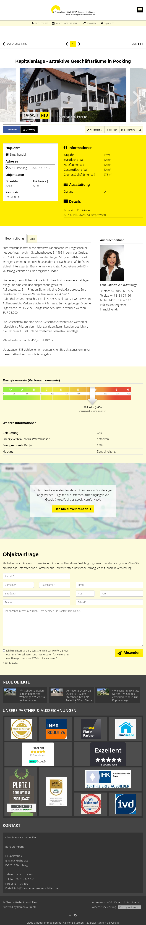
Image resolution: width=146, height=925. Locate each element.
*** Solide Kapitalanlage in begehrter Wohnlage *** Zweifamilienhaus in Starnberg (32, 697)
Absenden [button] (132, 652)
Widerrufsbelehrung (104, 907)
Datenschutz (121, 902)
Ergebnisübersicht (16, 43)
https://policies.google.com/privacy (78, 499)
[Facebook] (70, 916)
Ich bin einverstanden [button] (72, 509)
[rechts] (79, 43)
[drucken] (140, 129)
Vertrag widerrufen (129, 907)
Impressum (98, 902)
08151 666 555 (41, 23)
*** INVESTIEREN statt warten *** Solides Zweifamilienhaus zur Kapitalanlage (125, 695)
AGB (109, 902)
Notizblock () (95, 129)
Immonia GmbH (26, 907)
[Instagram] (75, 916)
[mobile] (140, 9)
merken (113, 129)
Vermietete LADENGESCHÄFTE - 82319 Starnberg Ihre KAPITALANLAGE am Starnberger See (79, 697)
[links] (67, 43)
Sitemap (136, 902)
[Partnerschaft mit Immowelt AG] (91, 729)
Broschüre (129, 129)
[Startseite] (73, 10)
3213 (9, 186)
